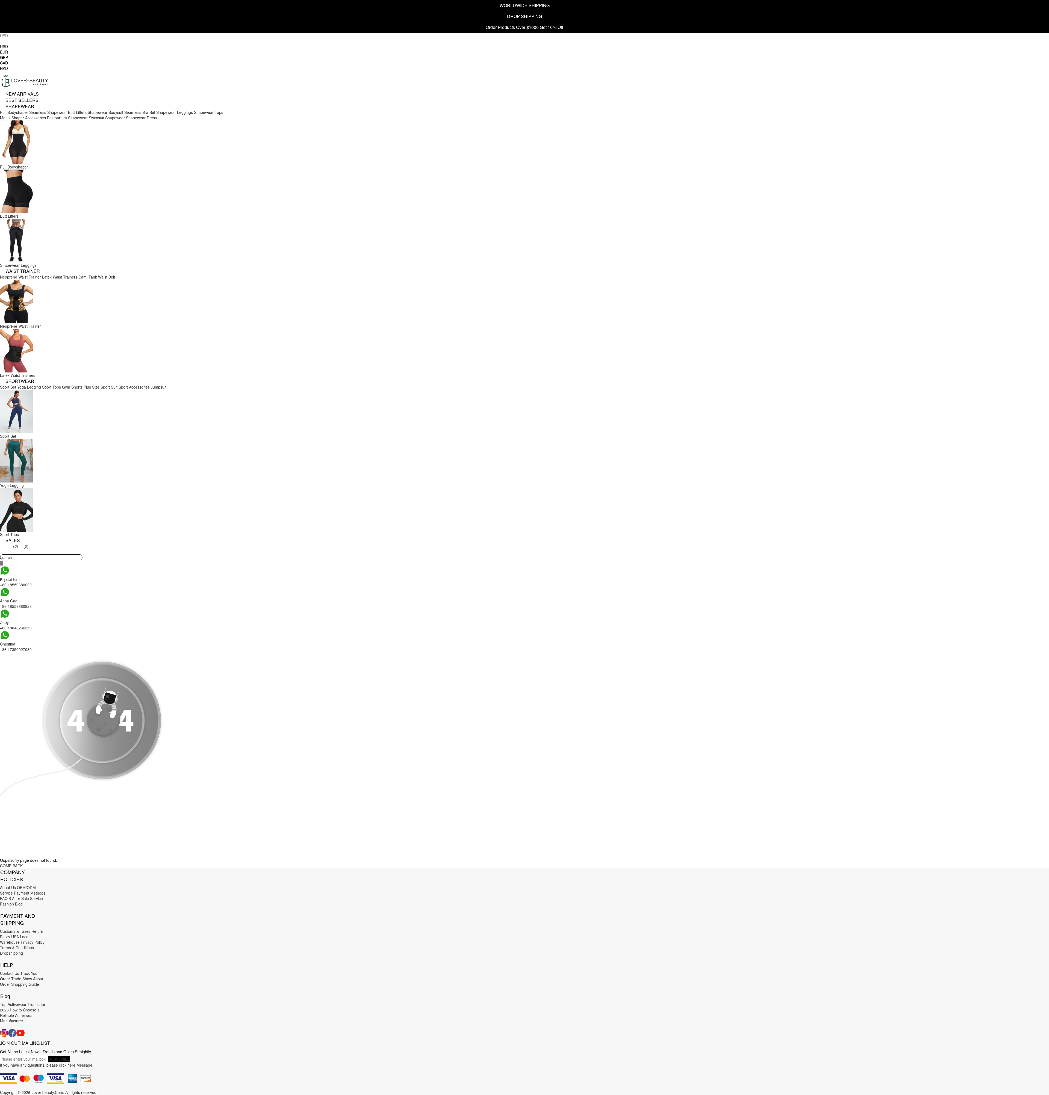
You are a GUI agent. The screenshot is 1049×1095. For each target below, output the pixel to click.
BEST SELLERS (22, 100)
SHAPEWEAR (19, 106)
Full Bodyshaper (14, 112)
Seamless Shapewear (48, 112)
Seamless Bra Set (139, 112)
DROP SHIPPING (524, 16)
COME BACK (11, 865)
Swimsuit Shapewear (107, 117)
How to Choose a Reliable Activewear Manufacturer (20, 1015)
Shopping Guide (25, 984)
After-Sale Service (27, 898)
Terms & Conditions (17, 947)
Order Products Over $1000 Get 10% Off (524, 27)
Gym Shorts (72, 387)
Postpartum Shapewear (67, 117)
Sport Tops (51, 387)
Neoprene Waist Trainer (20, 277)
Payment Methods (29, 893)
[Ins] (4, 1033)
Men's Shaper (12, 117)
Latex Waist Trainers (59, 277)
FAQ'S (5, 898)
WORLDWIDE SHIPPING (525, 5)
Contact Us (9, 973)
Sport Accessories (134, 387)
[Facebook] (12, 1033)
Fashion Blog (11, 904)
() (15, 546)
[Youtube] (20, 1033)
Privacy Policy (33, 942)
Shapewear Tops (208, 112)
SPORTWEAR (19, 381)
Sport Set (8, 387)
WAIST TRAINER (22, 271)
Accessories (35, 117)
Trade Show (21, 978)
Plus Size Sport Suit (100, 387)
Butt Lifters (77, 112)
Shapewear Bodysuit (105, 112)
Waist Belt (106, 277)
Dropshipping (11, 953)
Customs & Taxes (15, 931)
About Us (8, 887)
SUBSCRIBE (59, 1059)
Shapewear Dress (141, 117)
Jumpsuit (158, 387)
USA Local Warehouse (14, 939)
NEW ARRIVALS (22, 94)
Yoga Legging (29, 387)
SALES (12, 540)
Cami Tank (87, 277)
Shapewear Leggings (174, 112)
